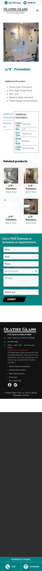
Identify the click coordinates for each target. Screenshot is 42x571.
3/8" (23, 129)
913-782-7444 (13, 342)
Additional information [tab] (8, 116)
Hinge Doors (27, 134)
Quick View (11, 192)
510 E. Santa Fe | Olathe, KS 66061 (21, 338)
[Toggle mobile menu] (37, 10)
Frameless (26, 124)
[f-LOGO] (20, 328)
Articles (26, 395)
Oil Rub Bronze (28, 148)
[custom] (9, 385)
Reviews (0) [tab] (7, 125)
